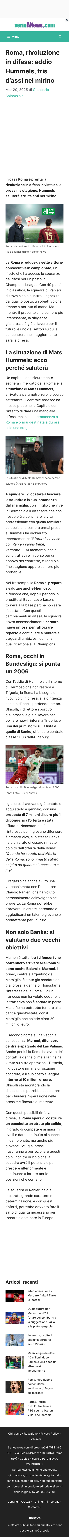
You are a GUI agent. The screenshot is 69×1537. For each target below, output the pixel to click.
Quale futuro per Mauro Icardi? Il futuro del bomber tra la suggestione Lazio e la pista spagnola (42, 1317)
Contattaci (34, 1507)
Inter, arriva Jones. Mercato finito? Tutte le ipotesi (42, 1295)
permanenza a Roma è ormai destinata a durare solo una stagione (32, 422)
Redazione (31, 1433)
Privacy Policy (49, 1433)
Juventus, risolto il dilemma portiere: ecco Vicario (40, 1340)
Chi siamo (14, 1433)
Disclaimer (34, 1439)
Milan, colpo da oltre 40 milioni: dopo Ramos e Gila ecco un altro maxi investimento (42, 1361)
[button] (60, 36)
